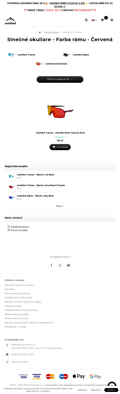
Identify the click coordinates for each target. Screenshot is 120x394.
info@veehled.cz (20, 226)
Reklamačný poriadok (17, 314)
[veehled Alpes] (68, 55)
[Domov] (10, 20)
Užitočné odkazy (14, 280)
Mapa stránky (51, 385)
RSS (61, 385)
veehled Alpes (81, 54)
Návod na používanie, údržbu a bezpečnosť (29, 322)
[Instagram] (60, 265)
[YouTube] (68, 265)
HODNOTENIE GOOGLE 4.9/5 (67, 3)
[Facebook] (51, 265)
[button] (60, 147)
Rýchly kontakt (19, 230)
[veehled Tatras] (13, 55)
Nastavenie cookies (73, 385)
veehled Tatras (26, 54)
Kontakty (10, 289)
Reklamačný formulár (17, 318)
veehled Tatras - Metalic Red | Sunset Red (60, 132)
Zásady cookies (13, 306)
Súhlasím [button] (111, 390)
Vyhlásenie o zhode (15, 326)
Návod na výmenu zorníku (19, 285)
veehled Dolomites (56, 63)
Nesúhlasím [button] (96, 390)
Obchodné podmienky (17, 293)
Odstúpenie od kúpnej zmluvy (21, 310)
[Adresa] (7, 345)
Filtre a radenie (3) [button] (58, 79)
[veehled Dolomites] (40, 64)
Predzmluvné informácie (18, 297)
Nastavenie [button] (82, 390)
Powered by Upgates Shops (96, 385)
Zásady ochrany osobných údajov (23, 301)
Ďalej (59, 206)
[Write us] (7, 361)
